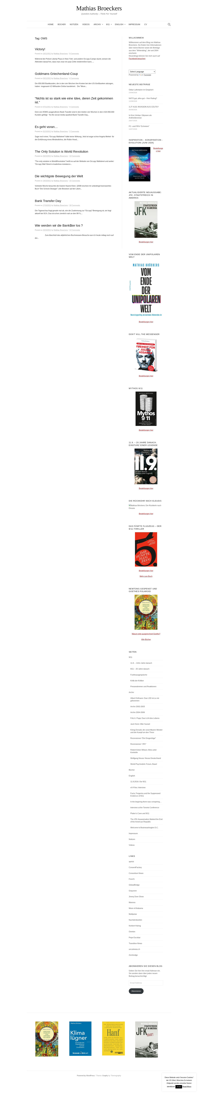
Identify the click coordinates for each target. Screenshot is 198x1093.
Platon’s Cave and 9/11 (139, 813)
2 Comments (74, 131)
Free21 (132, 879)
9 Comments (74, 54)
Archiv (97, 24)
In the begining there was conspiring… (146, 802)
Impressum (134, 24)
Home (51, 24)
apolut (131, 862)
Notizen (74, 24)
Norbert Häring (135, 926)
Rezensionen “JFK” (138, 744)
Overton (132, 932)
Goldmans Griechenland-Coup (56, 74)
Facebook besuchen (137, 59)
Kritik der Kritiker (137, 681)
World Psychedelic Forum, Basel (143, 764)
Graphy (105, 1076)
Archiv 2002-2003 (137, 706)
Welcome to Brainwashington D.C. (144, 828)
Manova (132, 902)
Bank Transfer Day (48, 201)
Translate (147, 75)
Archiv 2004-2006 (137, 712)
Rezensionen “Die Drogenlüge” (143, 738)
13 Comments (74, 156)
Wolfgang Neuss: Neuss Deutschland (145, 758)
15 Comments (74, 181)
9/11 (108, 24)
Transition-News (135, 943)
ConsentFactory (135, 867)
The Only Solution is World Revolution (61, 151)
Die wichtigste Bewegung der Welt (59, 176)
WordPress (90, 1076)
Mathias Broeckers (99, 8)
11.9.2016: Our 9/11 (138, 782)
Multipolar (133, 914)
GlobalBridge (134, 885)
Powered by (81, 1076)
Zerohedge (133, 955)
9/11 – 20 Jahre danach (139, 669)
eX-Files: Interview (138, 788)
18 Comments (74, 205)
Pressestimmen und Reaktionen (143, 686)
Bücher (62, 24)
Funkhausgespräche (138, 675)
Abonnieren (136, 991)
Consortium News (136, 873)
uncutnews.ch (134, 949)
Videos (85, 24)
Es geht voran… (46, 127)
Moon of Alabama (136, 908)
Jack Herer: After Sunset (140, 724)
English (119, 24)
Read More (187, 1087)
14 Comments (74, 230)
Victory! (40, 49)
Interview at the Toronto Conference (144, 808)
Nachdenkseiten (135, 920)
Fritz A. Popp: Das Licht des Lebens (144, 718)
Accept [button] (179, 1086)
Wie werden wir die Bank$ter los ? (59, 225)
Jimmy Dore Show (136, 897)
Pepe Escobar (134, 938)
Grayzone (133, 891)
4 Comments (74, 78)
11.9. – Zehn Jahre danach (141, 663)
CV (145, 24)
